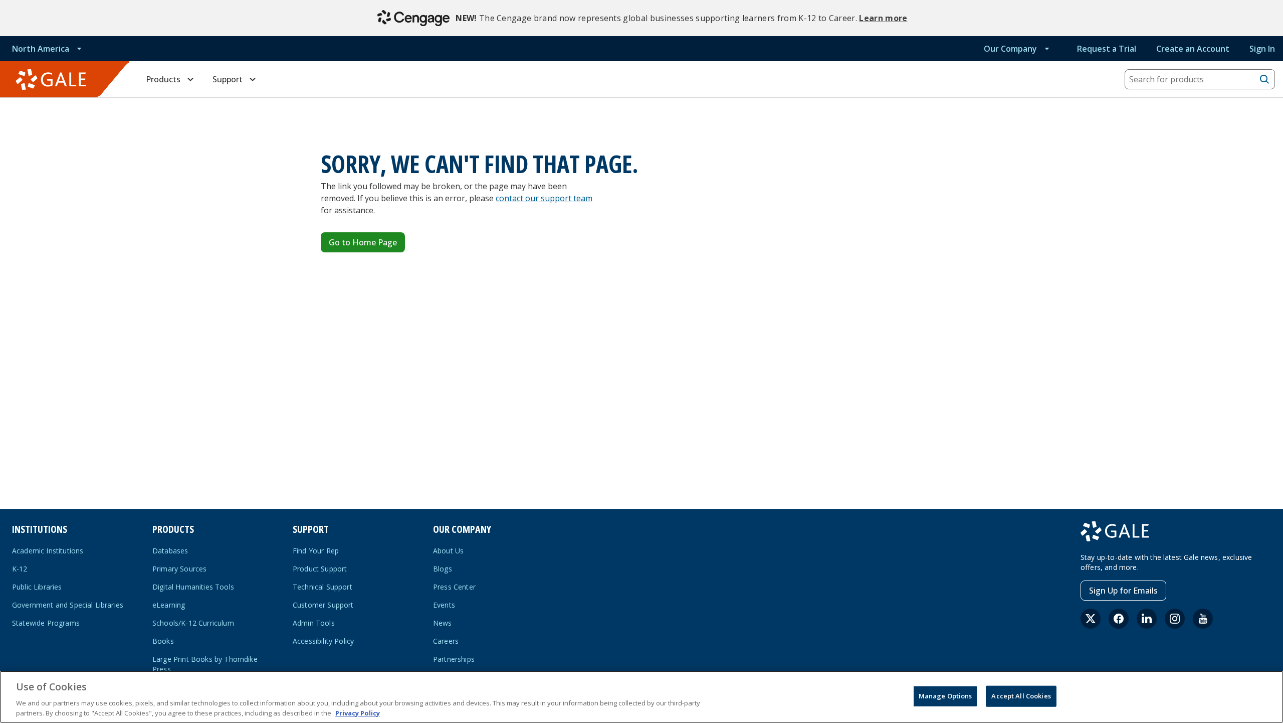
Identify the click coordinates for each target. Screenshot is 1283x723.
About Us (448, 550)
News (442, 623)
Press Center (454, 587)
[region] (641, 697)
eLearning (168, 605)
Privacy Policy (357, 712)
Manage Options (945, 695)
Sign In (1262, 48)
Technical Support (322, 587)
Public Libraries (37, 587)
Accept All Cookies (1020, 695)
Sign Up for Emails (1123, 590)
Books (163, 641)
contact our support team (544, 198)
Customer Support (323, 605)
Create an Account (1192, 48)
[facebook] (1119, 619)
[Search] (1264, 79)
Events (444, 605)
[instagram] (1175, 619)
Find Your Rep (316, 550)
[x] (1091, 619)
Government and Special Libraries (67, 605)
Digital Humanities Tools (193, 587)
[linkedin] (1147, 619)
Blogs (442, 568)
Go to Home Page (363, 242)
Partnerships (454, 659)
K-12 (20, 568)
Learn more (883, 18)
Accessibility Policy (323, 641)
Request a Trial (1106, 48)
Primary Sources (179, 568)
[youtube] (1203, 619)
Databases (170, 550)
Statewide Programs (46, 623)
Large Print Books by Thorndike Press (205, 664)
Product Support (320, 568)
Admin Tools (314, 623)
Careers (446, 641)
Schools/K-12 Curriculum (193, 623)
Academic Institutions (47, 550)
